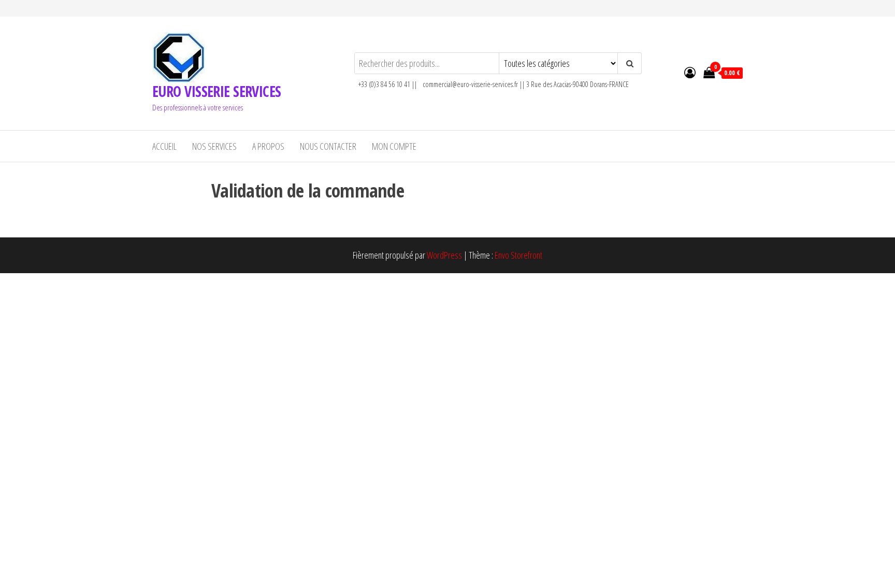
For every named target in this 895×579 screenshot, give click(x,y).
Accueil (164, 146)
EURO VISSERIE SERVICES (216, 91)
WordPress (444, 255)
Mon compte (394, 146)
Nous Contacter (328, 146)
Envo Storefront (518, 255)
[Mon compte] (690, 72)
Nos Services (214, 146)
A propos (268, 146)
